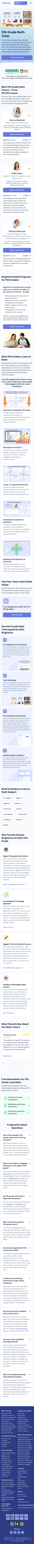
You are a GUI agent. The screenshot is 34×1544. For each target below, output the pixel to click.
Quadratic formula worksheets (15, 1098)
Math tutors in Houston (24, 1453)
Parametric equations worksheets (16, 1112)
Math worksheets (6, 1438)
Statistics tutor (6, 1474)
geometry (19, 1204)
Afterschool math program (9, 1427)
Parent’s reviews (22, 1473)
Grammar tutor (22, 1423)
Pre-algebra (7, 798)
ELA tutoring (21, 1413)
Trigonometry (22, 814)
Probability (7, 820)
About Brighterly (22, 1471)
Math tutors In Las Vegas (24, 1445)
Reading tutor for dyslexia (25, 1427)
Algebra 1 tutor (6, 1455)
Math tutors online (6, 1413)
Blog (19, 1478)
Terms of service (22, 1496)
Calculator (4, 1446)
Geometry (17, 803)
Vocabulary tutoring (23, 1421)
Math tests (4, 1440)
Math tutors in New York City (25, 1439)
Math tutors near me (23, 1437)
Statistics (18, 820)
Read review (7, 1056)
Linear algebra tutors (7, 1466)
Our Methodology (22, 1477)
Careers (20, 1488)
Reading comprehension (8, 1492)
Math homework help (7, 1429)
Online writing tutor (23, 1419)
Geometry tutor (6, 1458)
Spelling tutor (21, 1417)
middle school (13, 1178)
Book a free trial (17, 57)
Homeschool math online (8, 1425)
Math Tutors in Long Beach (25, 1462)
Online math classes (7, 1423)
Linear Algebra (8, 814)
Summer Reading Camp (8, 1497)
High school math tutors (8, 1419)
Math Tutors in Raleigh (24, 1464)
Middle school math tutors (9, 1417)
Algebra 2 (6, 803)
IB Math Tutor (5, 1476)
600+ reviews (10, 73)
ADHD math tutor (6, 1472)
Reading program (6, 1490)
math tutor (21, 318)
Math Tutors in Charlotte (24, 1456)
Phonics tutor (21, 1415)
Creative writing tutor (24, 1425)
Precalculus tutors (7, 1462)
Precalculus (7, 809)
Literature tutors (22, 1429)
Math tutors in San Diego (24, 1443)
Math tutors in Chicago (24, 1441)
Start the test (17, 615)
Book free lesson (18, 3)
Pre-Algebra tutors (7, 1460)
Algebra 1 (14, 296)
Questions (4, 1444)
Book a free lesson (17, 134)
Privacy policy (21, 1494)
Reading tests (5, 1510)
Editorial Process (22, 1484)
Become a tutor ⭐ (23, 1486)
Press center (21, 1480)
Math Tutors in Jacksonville (25, 1460)
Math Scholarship (6, 1431)
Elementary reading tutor (8, 1484)
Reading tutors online (7, 1482)
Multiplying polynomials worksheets (16, 1105)
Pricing (20, 1475)
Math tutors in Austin (23, 1455)
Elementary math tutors (8, 1415)
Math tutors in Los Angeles (25, 1447)
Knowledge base (6, 1442)
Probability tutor (6, 1470)
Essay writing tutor (23, 1431)
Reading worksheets (7, 1508)
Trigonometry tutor (7, 1468)
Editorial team (21, 1482)
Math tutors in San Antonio (25, 1449)
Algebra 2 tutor (6, 1456)
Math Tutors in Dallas (23, 1458)
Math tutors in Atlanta (24, 1451)
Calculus (19, 809)
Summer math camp (7, 1433)
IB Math (5, 825)
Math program (5, 1421)
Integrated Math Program (8, 1453)
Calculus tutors (6, 1464)
